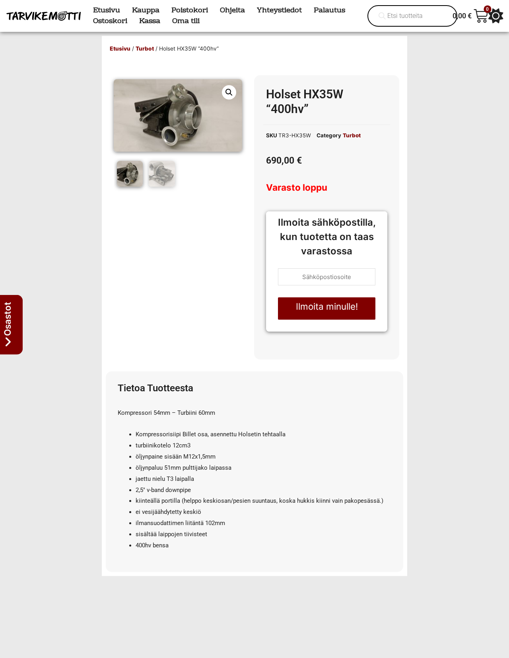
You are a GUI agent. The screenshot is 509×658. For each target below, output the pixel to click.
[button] (229, 92)
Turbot (145, 48)
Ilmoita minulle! (327, 306)
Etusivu (120, 48)
